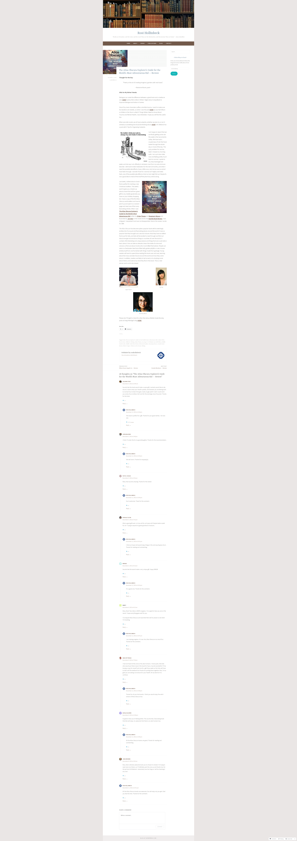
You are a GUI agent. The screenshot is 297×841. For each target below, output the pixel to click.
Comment (159, 826)
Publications (152, 43)
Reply (124, 403)
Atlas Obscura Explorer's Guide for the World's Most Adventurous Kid (140, 340)
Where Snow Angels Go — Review (128, 367)
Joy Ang (130, 219)
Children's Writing (130, 342)
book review (122, 342)
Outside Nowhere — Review (159, 367)
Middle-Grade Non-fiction (132, 344)
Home (128, 43)
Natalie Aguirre (127, 713)
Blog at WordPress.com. (148, 838)
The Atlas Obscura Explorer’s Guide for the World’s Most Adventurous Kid (128, 213)
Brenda (125, 563)
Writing (143, 346)
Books (143, 43)
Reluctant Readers (143, 344)
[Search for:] (180, 51)
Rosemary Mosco (154, 216)
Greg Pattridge (127, 658)
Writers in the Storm (136, 346)
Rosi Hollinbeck (149, 33)
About (135, 43)
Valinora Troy (127, 381)
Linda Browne (126, 759)
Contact (168, 43)
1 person (132, 422)
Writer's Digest (126, 346)
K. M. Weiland (149, 342)
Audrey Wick (161, 340)
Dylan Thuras (141, 216)
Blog (161, 43)
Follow (174, 73)
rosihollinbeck (113, 80)
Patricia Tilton (127, 517)
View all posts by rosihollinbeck (129, 355)
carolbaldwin (127, 434)
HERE (124, 100)
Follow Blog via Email (180, 57)
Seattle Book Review (155, 219)
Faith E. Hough (127, 476)
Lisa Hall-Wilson (157, 342)
